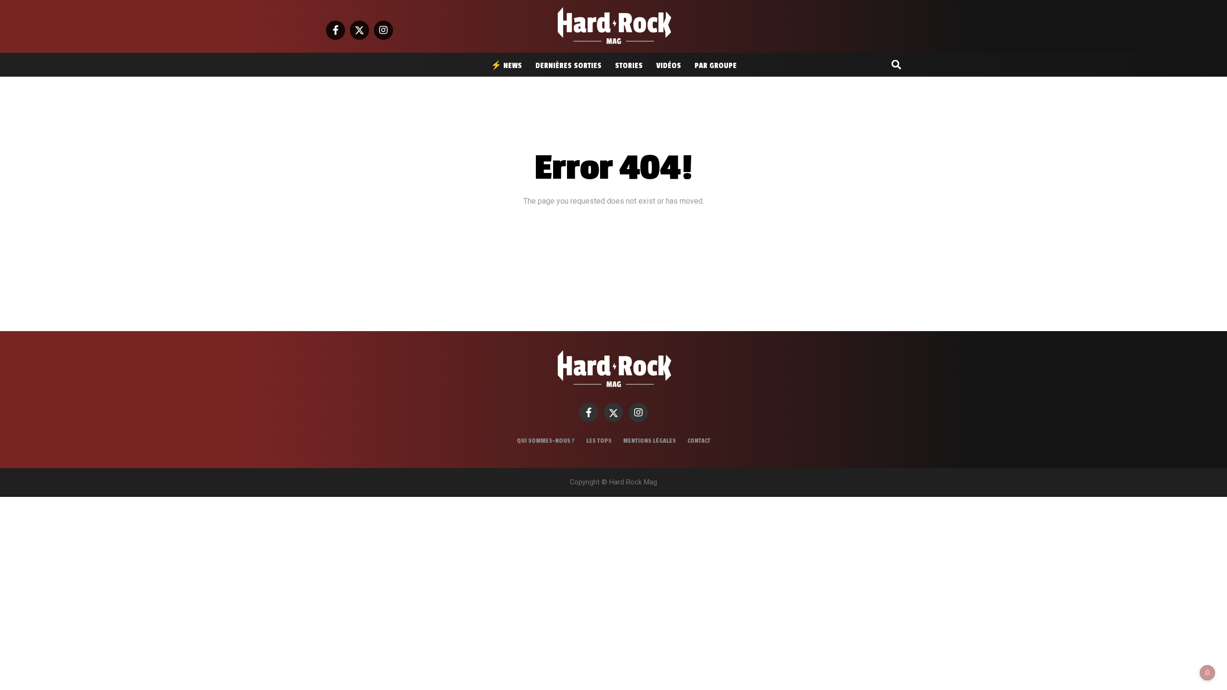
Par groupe (716, 65)
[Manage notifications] (1207, 672)
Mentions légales (649, 441)
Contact (698, 441)
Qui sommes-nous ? (546, 441)
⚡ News (506, 65)
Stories (629, 65)
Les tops (599, 441)
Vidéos (668, 65)
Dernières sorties (568, 65)
